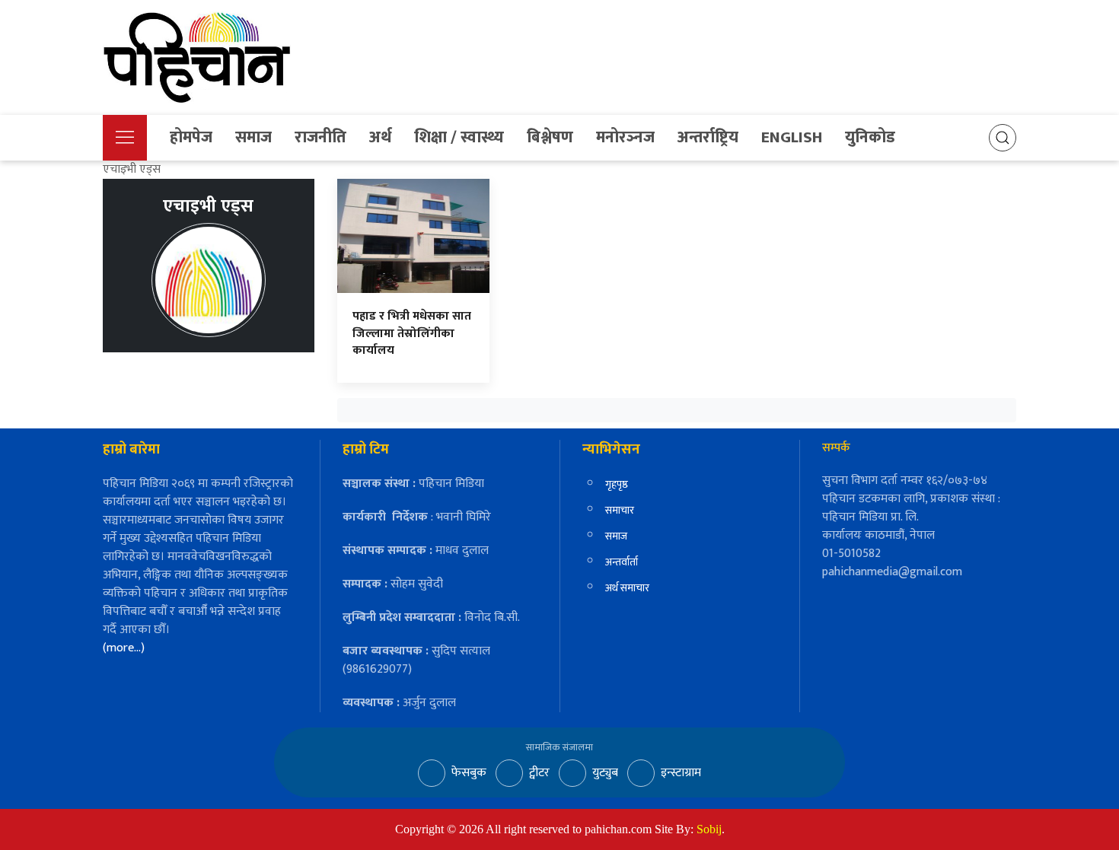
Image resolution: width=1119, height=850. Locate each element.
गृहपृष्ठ (616, 484)
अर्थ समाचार (627, 588)
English (791, 137)
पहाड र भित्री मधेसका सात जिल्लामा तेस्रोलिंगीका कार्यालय (411, 333)
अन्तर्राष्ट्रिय (707, 137)
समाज (253, 137)
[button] (124, 137)
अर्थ (380, 137)
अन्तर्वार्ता (621, 562)
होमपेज (191, 137)
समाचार (619, 510)
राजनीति (320, 137)
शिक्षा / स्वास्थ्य (459, 137)
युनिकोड (870, 137)
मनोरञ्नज (625, 137)
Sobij (709, 829)
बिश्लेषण (550, 137)
